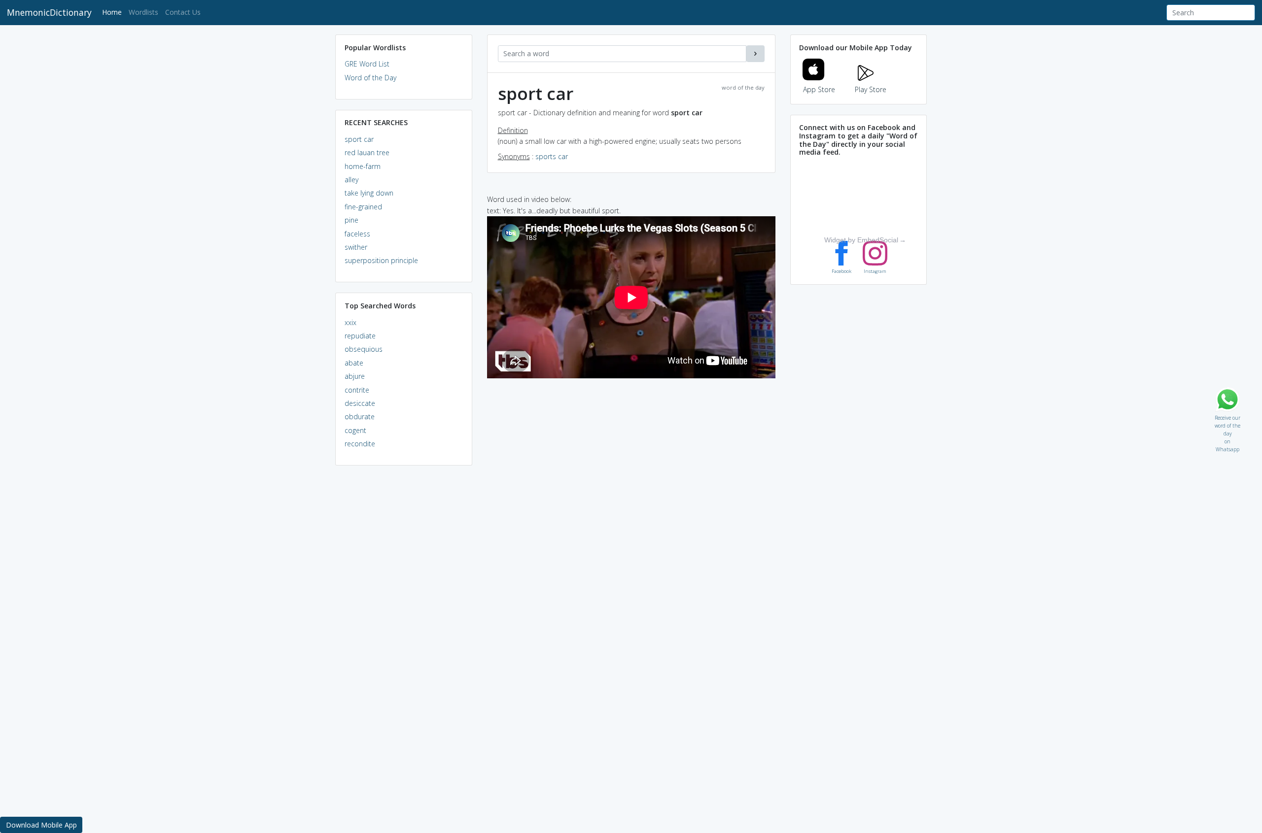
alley (351, 179)
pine (351, 220)
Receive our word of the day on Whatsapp (1227, 415)
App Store (819, 89)
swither (356, 247)
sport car (359, 139)
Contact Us (183, 12)
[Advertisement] (403, 623)
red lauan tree (367, 152)
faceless (357, 233)
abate (354, 362)
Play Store (870, 89)
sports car (551, 156)
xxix (350, 322)
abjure (355, 376)
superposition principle (381, 260)
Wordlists (143, 12)
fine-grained (363, 206)
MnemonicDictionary (49, 12)
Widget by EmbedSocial (861, 240)
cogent (355, 430)
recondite (360, 443)
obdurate (360, 416)
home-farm (363, 166)
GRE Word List (367, 63)
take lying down (369, 193)
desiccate (360, 403)
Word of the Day (370, 77)
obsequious (364, 349)
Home (113, 12)
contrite (357, 390)
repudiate (360, 335)
